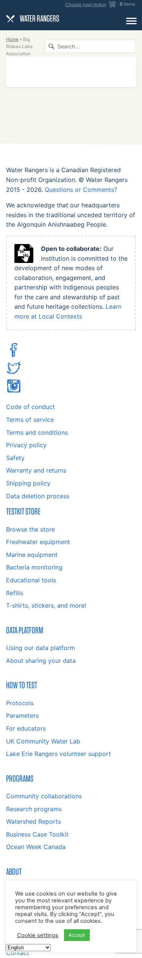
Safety (15, 458)
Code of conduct (30, 407)
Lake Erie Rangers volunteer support (58, 753)
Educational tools (31, 580)
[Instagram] (13, 391)
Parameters (22, 715)
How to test (21, 685)
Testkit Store (23, 511)
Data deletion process (37, 496)
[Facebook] (13, 355)
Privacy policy (26, 445)
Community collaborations (44, 796)
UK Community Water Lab (43, 741)
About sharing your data (41, 660)
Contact (17, 952)
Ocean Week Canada (36, 847)
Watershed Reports (33, 821)
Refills (14, 593)
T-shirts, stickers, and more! (46, 605)
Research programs (34, 809)
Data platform (24, 630)
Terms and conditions (37, 432)
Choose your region (85, 4)
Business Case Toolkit (37, 834)
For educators (26, 728)
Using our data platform (40, 648)
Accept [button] (77, 935)
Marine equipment (32, 554)
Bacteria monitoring (34, 567)
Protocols (20, 703)
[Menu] (131, 21)
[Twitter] (13, 373)
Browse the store (30, 529)
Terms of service (30, 419)
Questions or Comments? (81, 189)
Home (12, 39)
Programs (19, 778)
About (14, 871)
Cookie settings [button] (37, 935)
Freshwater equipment (38, 542)
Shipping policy (28, 483)
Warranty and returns (36, 470)
